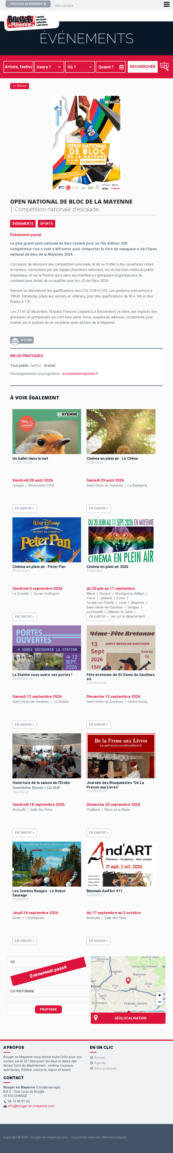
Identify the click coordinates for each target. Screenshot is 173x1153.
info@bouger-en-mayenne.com (31, 1106)
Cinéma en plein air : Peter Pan (38, 567)
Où (12, 962)
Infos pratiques (105, 1068)
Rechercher (142, 66)
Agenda (100, 1063)
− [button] (159, 1002)
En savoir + (24, 508)
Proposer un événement (27, 3)
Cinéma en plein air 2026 (107, 567)
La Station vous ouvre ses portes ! (42, 675)
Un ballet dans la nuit (30, 458)
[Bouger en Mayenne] (31, 28)
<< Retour (19, 86)
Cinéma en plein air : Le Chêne (112, 458)
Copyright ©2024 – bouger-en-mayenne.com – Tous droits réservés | (52, 1137)
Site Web (26, 340)
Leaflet (133, 1011)
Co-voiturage (22, 991)
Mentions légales (115, 1137)
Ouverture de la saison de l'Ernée (41, 783)
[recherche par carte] (164, 66)
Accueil (99, 1058)
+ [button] (159, 995)
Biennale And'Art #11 (104, 891)
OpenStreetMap (155, 1011)
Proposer (48, 1009)
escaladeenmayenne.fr (80, 374)
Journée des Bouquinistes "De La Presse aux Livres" (115, 785)
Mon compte (64, 5)
